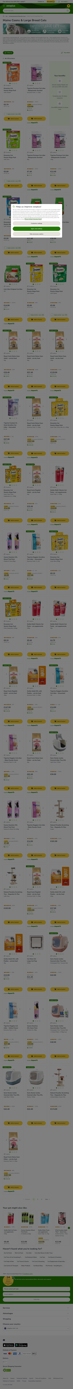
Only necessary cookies (36, 234)
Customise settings (36, 223)
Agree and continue (36, 229)
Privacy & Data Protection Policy (33, 219)
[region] (36, 221)
